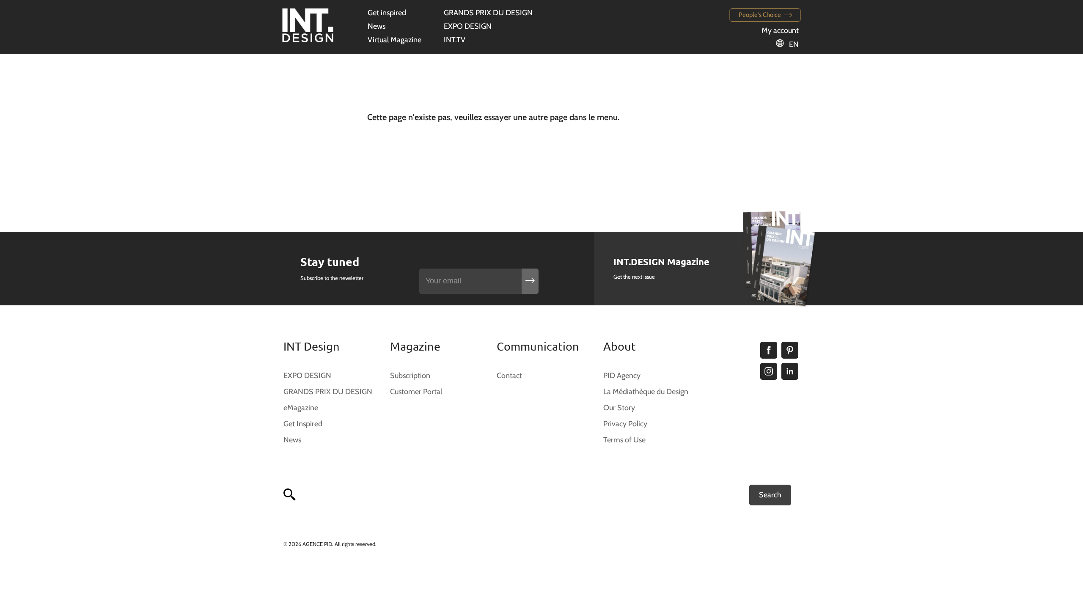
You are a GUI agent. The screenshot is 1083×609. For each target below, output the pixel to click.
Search (770, 494)
